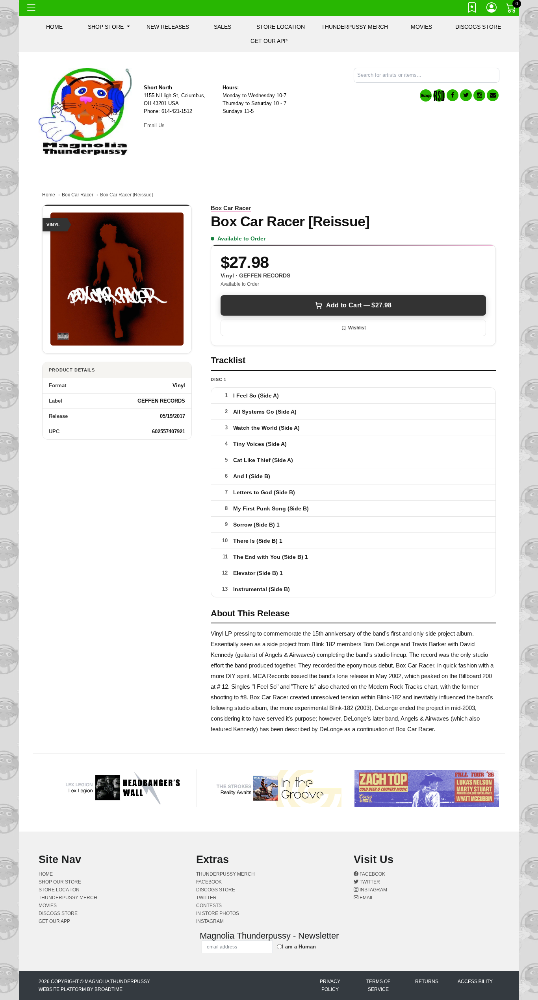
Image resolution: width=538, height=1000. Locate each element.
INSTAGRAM (210, 921)
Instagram (372, 890)
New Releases (168, 27)
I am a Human (299, 947)
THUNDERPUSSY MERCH (354, 27)
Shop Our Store (60, 882)
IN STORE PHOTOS (217, 913)
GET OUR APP (269, 41)
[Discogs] (425, 95)
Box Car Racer (77, 195)
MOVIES (421, 27)
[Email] (492, 95)
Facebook (371, 874)
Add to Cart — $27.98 (358, 305)
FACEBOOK (209, 882)
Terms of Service (378, 985)
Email (366, 897)
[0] (511, 9)
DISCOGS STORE (478, 27)
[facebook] (452, 95)
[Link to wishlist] (472, 9)
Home (48, 195)
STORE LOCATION (280, 27)
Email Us (154, 125)
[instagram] (479, 95)
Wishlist (357, 328)
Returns (426, 981)
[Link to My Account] (491, 9)
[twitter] (466, 95)
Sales (222, 27)
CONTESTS (209, 905)
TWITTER (206, 897)
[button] (109, 27)
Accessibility (475, 981)
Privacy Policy (330, 985)
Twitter (369, 882)
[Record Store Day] (439, 95)
